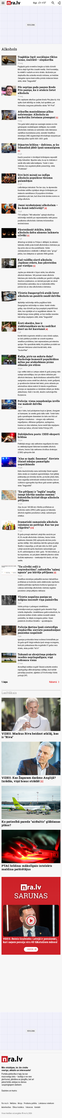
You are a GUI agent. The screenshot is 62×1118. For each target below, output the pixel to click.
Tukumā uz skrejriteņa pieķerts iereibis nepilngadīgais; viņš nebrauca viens (37, 657)
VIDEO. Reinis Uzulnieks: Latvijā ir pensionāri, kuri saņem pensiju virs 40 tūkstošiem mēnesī (30, 940)
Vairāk (32, 949)
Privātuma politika (30, 1103)
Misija (20, 1103)
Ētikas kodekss (18, 1107)
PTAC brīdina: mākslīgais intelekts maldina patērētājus (27, 867)
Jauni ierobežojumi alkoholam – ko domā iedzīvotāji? (38, 206)
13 (32, 528)
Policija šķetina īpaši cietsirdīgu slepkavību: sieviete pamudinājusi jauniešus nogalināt (39, 629)
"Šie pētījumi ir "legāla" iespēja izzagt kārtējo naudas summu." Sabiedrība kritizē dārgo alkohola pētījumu (38, 496)
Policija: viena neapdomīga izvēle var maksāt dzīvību (39, 402)
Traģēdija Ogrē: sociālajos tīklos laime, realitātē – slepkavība (37, 58)
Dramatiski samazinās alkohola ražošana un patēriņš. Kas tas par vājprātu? (38, 524)
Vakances (29, 1107)
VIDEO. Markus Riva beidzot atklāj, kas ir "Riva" (30, 735)
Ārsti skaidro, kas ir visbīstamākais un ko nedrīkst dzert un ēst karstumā (37, 325)
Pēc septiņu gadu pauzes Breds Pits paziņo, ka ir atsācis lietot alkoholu (37, 90)
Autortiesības (6, 1107)
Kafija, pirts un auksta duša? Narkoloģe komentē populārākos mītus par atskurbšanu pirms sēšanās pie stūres (38, 361)
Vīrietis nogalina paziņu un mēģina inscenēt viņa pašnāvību (38, 598)
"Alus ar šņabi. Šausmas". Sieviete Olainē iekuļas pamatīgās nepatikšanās (38, 461)
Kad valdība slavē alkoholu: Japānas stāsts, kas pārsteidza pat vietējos (37, 262)
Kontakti (37, 1107)
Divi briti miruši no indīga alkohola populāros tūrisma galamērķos (35, 177)
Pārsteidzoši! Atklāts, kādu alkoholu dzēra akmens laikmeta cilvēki (38, 232)
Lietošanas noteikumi (46, 1103)
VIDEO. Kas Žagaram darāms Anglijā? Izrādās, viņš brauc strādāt (29, 779)
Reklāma (13, 1103)
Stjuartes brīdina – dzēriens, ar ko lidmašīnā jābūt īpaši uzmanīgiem (39, 146)
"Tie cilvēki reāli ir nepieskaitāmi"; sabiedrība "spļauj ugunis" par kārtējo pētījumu (39, 569)
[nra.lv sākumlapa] (13, 3)
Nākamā (54, 682)
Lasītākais (9, 693)
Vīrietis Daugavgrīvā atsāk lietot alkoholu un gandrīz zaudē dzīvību (39, 294)
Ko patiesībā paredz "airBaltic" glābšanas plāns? (31, 823)
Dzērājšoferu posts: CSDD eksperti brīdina (39, 435)
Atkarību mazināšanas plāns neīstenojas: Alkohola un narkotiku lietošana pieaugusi (36, 114)
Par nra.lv (5, 1103)
